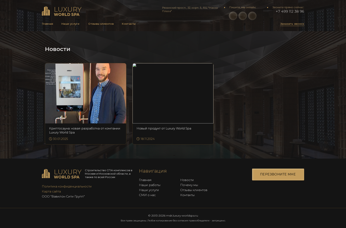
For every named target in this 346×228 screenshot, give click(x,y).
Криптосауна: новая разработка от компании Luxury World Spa (84, 130)
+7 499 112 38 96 (289, 11)
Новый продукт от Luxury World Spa (164, 128)
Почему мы (189, 185)
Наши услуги (70, 23)
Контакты (129, 23)
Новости (187, 180)
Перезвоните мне (278, 174)
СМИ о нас (147, 195)
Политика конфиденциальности (67, 186)
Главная (47, 23)
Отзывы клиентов (101, 23)
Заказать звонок (292, 23)
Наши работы (149, 185)
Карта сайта (51, 191)
